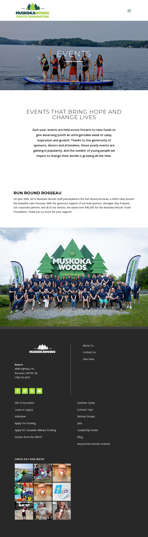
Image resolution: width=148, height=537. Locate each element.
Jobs (79, 423)
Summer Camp (86, 403)
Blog (80, 437)
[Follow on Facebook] (18, 391)
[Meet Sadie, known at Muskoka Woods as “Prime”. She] (43, 511)
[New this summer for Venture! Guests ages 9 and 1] (62, 492)
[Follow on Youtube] (39, 391)
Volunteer (20, 416)
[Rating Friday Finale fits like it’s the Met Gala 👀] (24, 492)
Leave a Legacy (24, 409)
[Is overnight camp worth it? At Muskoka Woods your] (43, 473)
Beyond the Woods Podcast (93, 444)
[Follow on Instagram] (25, 391)
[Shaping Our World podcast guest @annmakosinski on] (62, 473)
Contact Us (89, 352)
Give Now (88, 359)
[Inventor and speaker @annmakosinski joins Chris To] (43, 492)
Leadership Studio (87, 430)
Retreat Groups (86, 416)
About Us (88, 345)
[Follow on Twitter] (32, 391)
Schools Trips (85, 409)
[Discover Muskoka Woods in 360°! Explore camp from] (24, 473)
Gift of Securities (24, 403)
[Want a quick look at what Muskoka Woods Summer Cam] (62, 511)
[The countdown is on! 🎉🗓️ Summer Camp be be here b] (24, 511)
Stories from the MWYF (28, 437)
